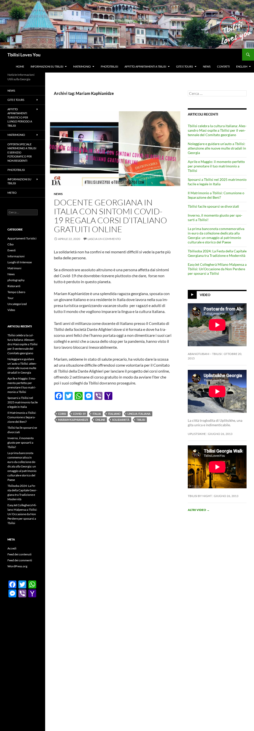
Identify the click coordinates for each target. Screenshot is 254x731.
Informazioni (16, 256)
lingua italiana (139, 413)
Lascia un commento (104, 239)
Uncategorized (17, 304)
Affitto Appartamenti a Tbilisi (145, 66)
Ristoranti (13, 286)
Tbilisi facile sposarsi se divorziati (213, 206)
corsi (62, 413)
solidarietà (120, 419)
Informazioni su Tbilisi (47, 66)
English (241, 66)
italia (97, 413)
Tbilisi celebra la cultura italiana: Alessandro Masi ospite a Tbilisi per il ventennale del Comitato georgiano (217, 130)
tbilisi (140, 419)
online (100, 419)
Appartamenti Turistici (21, 238)
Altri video (199, 510)
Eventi (11, 250)
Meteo (12, 192)
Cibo (10, 244)
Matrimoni (14, 268)
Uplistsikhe (197, 434)
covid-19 (79, 413)
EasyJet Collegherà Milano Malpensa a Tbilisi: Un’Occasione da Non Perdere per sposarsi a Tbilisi (217, 268)
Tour (10, 298)
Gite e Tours (184, 66)
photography (16, 280)
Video (205, 294)
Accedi (11, 548)
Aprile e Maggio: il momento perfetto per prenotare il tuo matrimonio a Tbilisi (216, 166)
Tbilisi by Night (200, 496)
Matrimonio (82, 66)
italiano (114, 413)
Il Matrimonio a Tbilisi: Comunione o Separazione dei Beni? (216, 195)
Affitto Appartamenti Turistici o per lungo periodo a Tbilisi (19, 117)
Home (20, 66)
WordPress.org (17, 566)
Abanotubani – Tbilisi (205, 354)
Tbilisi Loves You (23, 54)
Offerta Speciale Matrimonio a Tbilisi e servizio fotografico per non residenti (21, 152)
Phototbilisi (109, 66)
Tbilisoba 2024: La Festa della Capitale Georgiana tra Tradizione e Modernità (217, 253)
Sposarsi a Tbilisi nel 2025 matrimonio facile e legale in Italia (217, 181)
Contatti (223, 66)
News (207, 66)
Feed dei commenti (19, 560)
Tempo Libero (16, 292)
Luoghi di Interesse (19, 262)
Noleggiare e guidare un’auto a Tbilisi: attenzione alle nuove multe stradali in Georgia (217, 148)
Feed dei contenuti (19, 554)
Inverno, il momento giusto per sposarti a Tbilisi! (20, 442)
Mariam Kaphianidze (73, 419)
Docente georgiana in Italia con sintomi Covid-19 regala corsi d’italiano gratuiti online (110, 215)
